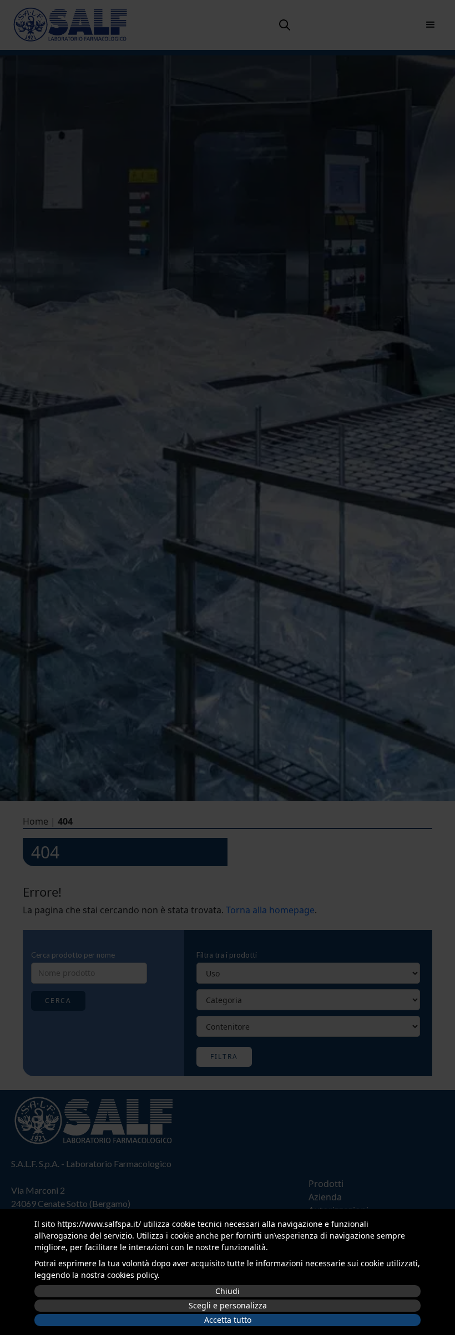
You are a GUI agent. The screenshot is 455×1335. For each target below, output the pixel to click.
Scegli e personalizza (228, 1305)
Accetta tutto (227, 1319)
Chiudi (227, 1291)
